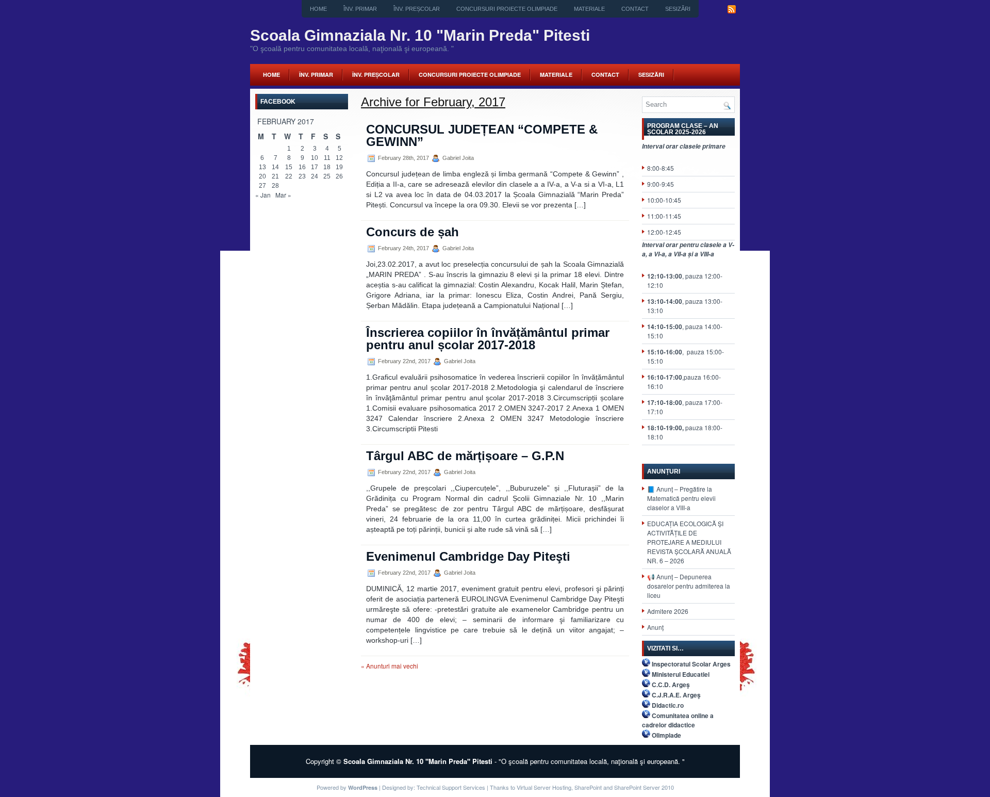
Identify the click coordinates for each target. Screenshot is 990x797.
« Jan (263, 194)
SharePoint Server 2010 (644, 787)
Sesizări (677, 9)
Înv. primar (360, 9)
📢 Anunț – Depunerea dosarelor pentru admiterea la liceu (688, 585)
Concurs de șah (412, 232)
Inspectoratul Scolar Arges (691, 664)
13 (262, 167)
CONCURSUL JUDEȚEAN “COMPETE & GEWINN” (482, 135)
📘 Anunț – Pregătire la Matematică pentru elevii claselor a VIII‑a (681, 498)
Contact (635, 9)
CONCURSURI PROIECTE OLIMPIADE (506, 9)
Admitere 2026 (667, 611)
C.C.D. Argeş (671, 684)
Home (318, 9)
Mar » (283, 194)
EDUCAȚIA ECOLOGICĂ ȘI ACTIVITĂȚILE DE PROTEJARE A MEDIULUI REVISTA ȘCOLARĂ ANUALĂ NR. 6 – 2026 (689, 542)
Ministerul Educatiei (681, 674)
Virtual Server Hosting (544, 787)
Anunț (655, 627)
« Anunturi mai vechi (389, 665)
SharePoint (588, 787)
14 (275, 167)
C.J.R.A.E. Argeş (676, 695)
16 (302, 167)
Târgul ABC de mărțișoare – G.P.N (465, 456)
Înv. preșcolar (416, 9)
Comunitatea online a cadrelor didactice (678, 720)
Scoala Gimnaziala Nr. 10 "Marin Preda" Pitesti (420, 35)
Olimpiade (666, 735)
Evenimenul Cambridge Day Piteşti (468, 556)
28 (275, 185)
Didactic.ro (668, 705)
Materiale (589, 9)
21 (275, 176)
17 (314, 167)
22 (288, 176)
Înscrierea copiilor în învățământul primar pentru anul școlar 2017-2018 (487, 339)
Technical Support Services (451, 787)
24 (314, 176)
